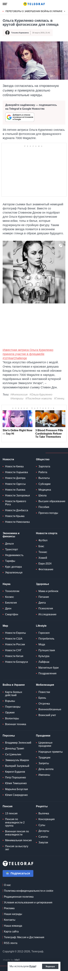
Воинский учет (47, 715)
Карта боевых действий (13, 694)
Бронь (42, 697)
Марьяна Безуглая (16, 789)
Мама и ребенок (48, 591)
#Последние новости (38, 398)
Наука (6, 584)
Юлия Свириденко (16, 795)
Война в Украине (14, 684)
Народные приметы (50, 751)
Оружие (10, 712)
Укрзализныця (13, 572)
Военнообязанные (49, 709)
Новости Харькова (16, 472)
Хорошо (50, 966)
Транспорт (11, 549)
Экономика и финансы (11, 535)
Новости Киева (14, 466)
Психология (45, 608)
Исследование (47, 614)
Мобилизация (45, 684)
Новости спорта (46, 533)
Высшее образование (51, 501)
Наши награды (13, 914)
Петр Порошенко (15, 777)
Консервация (46, 819)
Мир (5, 625)
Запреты (43, 763)
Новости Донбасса (16, 510)
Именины (44, 774)
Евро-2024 (44, 563)
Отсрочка (44, 703)
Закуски (43, 842)
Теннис (42, 552)
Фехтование (45, 569)
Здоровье (42, 584)
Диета (42, 602)
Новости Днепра (15, 478)
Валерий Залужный (17, 766)
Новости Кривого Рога (15, 503)
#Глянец (59, 398)
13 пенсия (11, 813)
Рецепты (42, 806)
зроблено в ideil (11, 960)
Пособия (43, 507)
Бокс (41, 546)
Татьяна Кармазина (20, 33)
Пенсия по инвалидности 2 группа (15, 822)
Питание (43, 596)
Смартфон (11, 614)
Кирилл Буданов (15, 771)
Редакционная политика (19, 896)
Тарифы (10, 561)
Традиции (44, 757)
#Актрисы (16, 398)
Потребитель (46, 638)
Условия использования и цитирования (28, 902)
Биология (11, 602)
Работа (42, 472)
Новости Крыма (14, 516)
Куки (32, 966)
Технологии (12, 591)
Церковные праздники (45, 744)
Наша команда (13, 925)
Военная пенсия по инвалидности (17, 833)
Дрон (8, 608)
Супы (41, 825)
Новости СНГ (13, 650)
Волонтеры (12, 718)
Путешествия (46, 650)
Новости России (15, 644)
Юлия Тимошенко (16, 783)
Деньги (9, 543)
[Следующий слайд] (64, 11)
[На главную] (34, 4)
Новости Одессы (15, 484)
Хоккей (42, 557)
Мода (41, 644)
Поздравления (47, 673)
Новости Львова (15, 489)
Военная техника (15, 724)
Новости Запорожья (17, 495)
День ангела (45, 769)
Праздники (43, 735)
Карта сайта (11, 931)
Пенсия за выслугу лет (16, 848)
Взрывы (10, 701)
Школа (42, 495)
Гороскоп (44, 632)
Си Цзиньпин (13, 754)
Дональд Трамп (14, 748)
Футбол (42, 540)
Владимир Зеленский (18, 742)
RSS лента (10, 943)
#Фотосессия (19, 394)
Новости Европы (15, 632)
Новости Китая (14, 656)
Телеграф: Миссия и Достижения (24, 937)
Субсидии (44, 484)
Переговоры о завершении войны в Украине (34, 11)
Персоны (9, 735)
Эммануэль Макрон (17, 760)
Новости (8, 459)
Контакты (9, 919)
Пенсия (7, 806)
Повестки (44, 692)
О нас (7, 885)
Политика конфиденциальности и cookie (28, 890)
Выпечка (43, 813)
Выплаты (44, 478)
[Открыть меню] (5, 4)
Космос (9, 596)
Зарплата (44, 466)
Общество (43, 459)
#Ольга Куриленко (41, 394)
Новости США (13, 638)
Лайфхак (43, 661)
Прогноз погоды (48, 513)
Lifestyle (41, 625)
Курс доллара (13, 566)
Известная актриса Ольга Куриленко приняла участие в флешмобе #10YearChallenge (28, 354)
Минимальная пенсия (18, 840)
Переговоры (12, 706)
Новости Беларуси (16, 661)
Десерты (43, 831)
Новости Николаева (17, 521)
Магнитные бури (48, 667)
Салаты (43, 836)
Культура (43, 656)
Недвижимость (14, 555)
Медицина (44, 489)
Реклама (9, 908)
